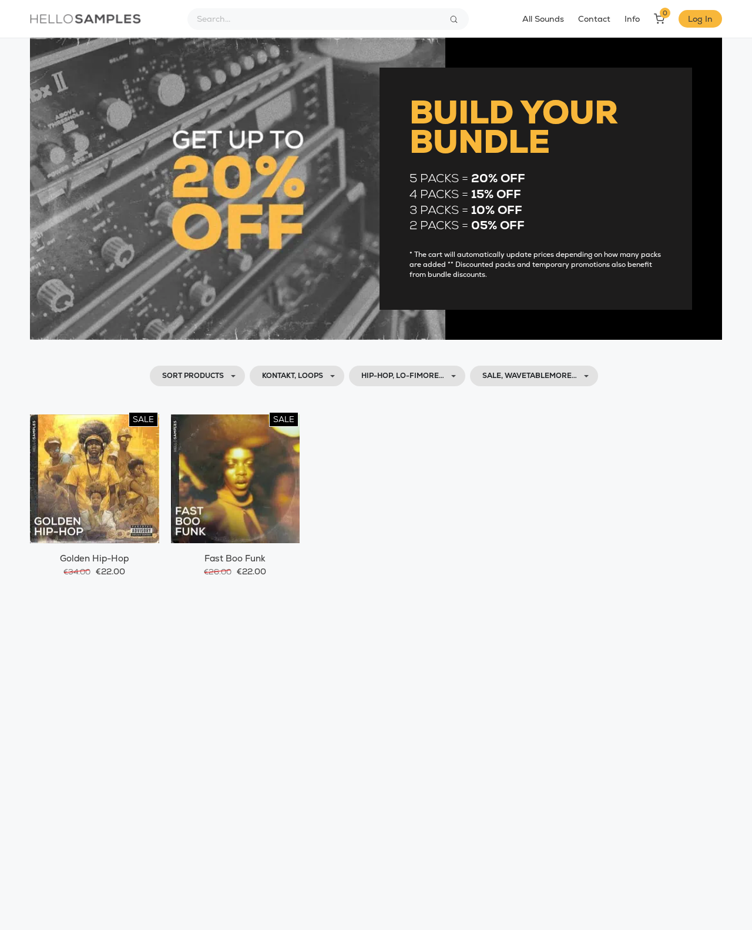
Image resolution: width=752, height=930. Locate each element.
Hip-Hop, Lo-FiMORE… (402, 375)
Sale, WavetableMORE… (529, 375)
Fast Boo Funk (235, 558)
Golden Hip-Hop (94, 558)
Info (632, 19)
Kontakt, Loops (292, 375)
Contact (594, 19)
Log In (700, 19)
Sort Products (193, 375)
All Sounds (543, 19)
